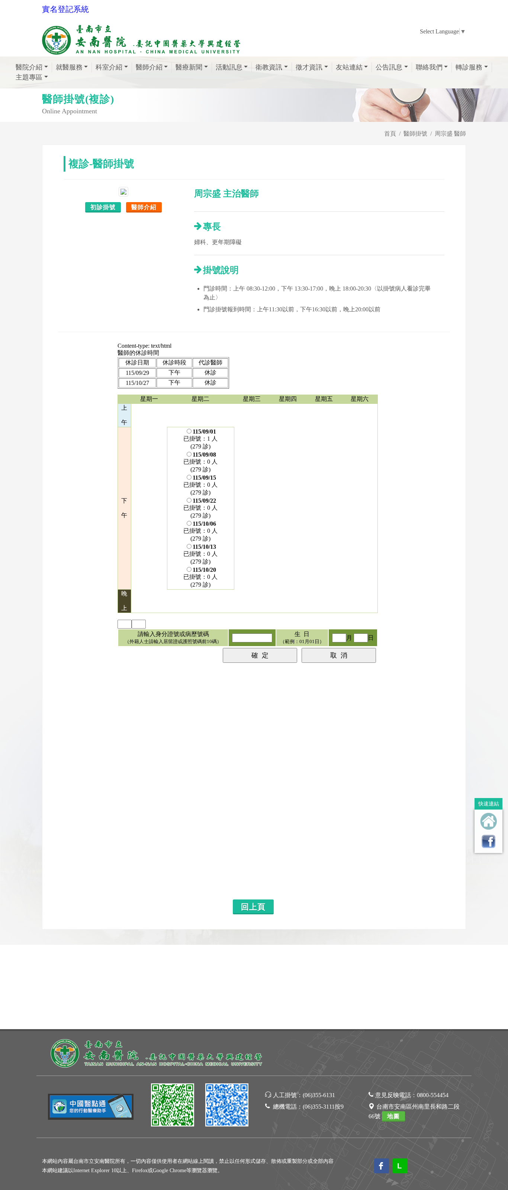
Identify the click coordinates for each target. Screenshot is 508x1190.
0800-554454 (432, 1095)
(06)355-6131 (319, 1095)
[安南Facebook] (226, 1106)
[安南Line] (172, 1106)
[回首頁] (488, 821)
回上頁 (253, 906)
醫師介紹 (144, 207)
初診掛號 (103, 207)
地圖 (393, 1116)
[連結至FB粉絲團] (488, 841)
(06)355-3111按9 (323, 1106)
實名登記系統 (65, 9)
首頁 (390, 133)
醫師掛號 (415, 133)
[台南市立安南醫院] (157, 1052)
